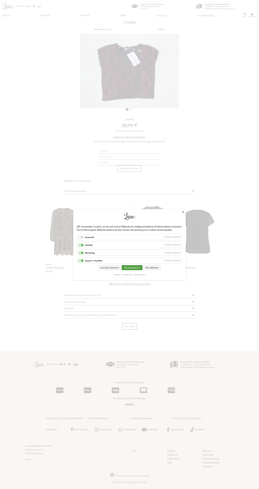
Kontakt (117, 274)
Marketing (90, 253)
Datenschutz (139, 274)
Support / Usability (93, 260)
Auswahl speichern (110, 267)
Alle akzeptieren (132, 267)
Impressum (127, 274)
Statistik (89, 245)
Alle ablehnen (151, 267)
